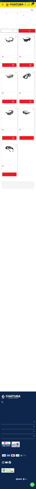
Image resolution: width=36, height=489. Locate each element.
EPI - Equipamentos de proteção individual (12, 15)
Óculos (26, 15)
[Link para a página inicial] (3, 14)
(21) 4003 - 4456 (12, 402)
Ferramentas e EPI (11, 13)
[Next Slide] (35, 1)
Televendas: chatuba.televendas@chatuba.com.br (17, 417)
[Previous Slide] (1, 1)
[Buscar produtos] (31, 10)
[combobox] (18, 10)
